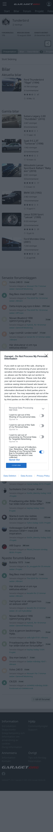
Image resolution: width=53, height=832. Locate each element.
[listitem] (26, 409)
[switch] (41, 415)
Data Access (26, 476)
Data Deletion (10, 476)
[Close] (47, 356)
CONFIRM (16, 465)
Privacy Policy (43, 476)
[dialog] (26, 416)
